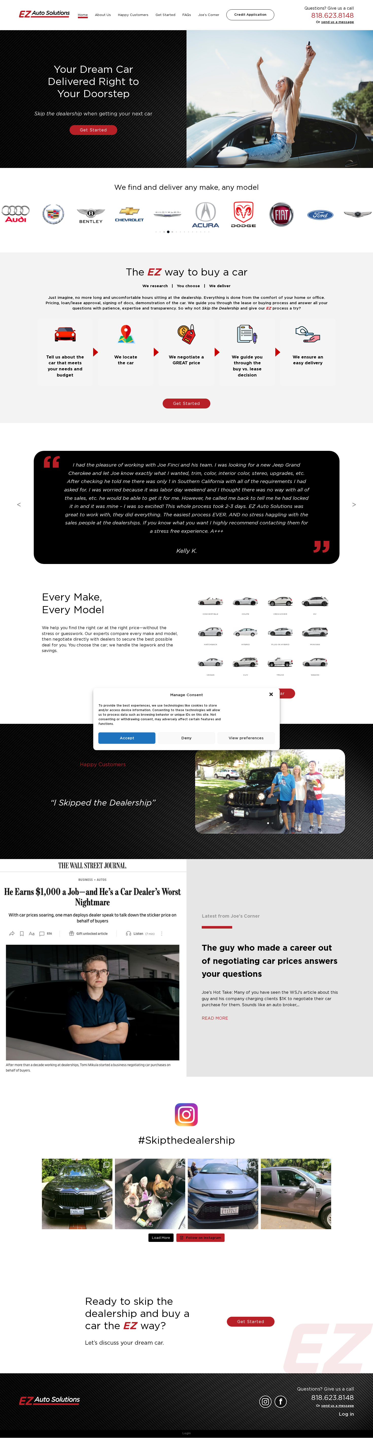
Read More (215, 1018)
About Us (103, 15)
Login (186, 1433)
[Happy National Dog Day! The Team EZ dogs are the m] (150, 1194)
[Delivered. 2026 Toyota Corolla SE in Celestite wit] (223, 1194)
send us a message (337, 22)
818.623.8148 (332, 15)
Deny (186, 738)
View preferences (246, 738)
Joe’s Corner (208, 15)
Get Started (165, 15)
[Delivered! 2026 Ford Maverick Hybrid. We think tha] (296, 1194)
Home (83, 15)
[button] (272, 695)
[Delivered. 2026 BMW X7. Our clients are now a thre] (77, 1194)
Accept (127, 738)
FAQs (186, 15)
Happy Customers (133, 15)
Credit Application (250, 14)
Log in (346, 1414)
